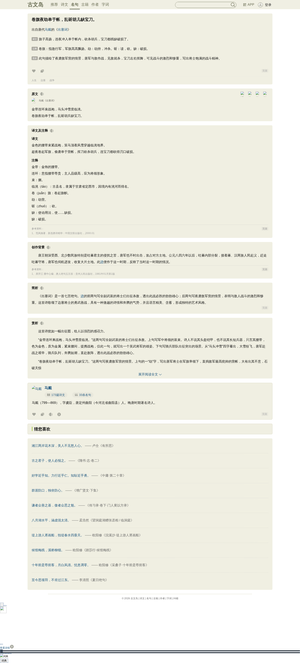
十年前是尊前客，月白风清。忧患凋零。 (61, 565)
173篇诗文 (58, 394)
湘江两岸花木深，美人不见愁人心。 (58, 445)
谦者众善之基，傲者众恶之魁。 (54, 505)
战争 (52, 80)
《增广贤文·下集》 (86, 490)
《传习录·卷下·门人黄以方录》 (108, 505)
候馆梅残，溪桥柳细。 (48, 550)
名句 (74, 4)
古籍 (85, 4)
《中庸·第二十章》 (112, 475)
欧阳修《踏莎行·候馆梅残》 (93, 550)
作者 (95, 4)
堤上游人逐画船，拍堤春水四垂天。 (58, 535)
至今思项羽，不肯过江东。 (51, 580)
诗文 (64, 4)
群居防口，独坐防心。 (48, 490)
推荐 (54, 4)
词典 (4, 660)
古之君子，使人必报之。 (50, 460)
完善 (264, 70)
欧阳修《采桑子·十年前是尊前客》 (124, 565)
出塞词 (63, 29)
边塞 (43, 80)
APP (251, 4)
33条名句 (85, 394)
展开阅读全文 (148, 374)
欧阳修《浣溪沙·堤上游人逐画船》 (117, 535)
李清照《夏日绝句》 (94, 580)
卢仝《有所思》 (103, 445)
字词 (105, 4)
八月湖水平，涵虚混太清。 (51, 520)
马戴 (48, 29)
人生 (34, 80)
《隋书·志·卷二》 (88, 460)
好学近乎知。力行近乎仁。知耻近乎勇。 (61, 475)
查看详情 (5, 647)
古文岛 (35, 4)
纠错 (175, 598)
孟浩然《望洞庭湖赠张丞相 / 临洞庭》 (106, 520)
